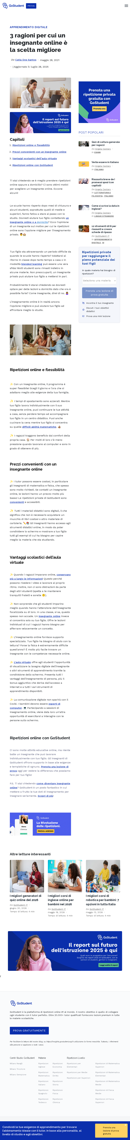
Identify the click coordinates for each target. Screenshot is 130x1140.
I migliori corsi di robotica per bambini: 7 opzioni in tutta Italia (102, 900)
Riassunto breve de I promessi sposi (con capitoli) (103, 182)
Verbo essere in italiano (105, 162)
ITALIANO (99, 169)
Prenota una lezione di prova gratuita (99, 292)
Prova (31, 6)
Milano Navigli (16, 1063)
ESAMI (97, 152)
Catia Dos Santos (25, 59)
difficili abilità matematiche (39, 426)
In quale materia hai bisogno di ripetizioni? (98, 272)
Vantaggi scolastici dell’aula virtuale (34, 158)
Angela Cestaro (103, 149)
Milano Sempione (18, 1075)
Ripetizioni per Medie (77, 1072)
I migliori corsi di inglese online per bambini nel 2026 (61, 900)
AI (103, 243)
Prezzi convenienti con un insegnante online (39, 151)
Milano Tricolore (17, 1069)
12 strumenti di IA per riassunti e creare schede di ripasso (104, 229)
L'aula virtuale (22, 662)
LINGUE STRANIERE (104, 216)
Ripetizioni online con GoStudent (32, 165)
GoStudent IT (102, 236)
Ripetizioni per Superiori (78, 1078)
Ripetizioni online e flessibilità (31, 145)
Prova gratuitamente (29, 1030)
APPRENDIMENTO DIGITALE (29, 27)
